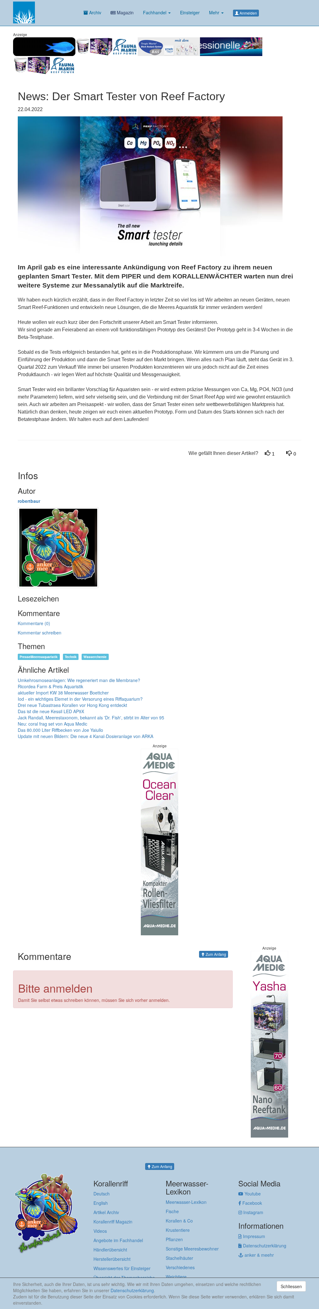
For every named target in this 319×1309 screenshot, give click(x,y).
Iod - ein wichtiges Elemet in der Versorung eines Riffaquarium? (80, 699)
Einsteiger (190, 12)
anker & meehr (258, 1255)
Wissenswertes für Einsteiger (121, 1268)
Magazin (125, 12)
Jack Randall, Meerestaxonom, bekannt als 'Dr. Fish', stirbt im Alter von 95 (91, 717)
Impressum (253, 1236)
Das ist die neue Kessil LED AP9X (51, 711)
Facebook (251, 1203)
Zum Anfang (215, 954)
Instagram (252, 1212)
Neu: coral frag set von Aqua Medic (52, 724)
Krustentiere (178, 1230)
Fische (172, 1211)
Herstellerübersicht (112, 1259)
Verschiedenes (180, 1267)
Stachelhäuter (179, 1258)
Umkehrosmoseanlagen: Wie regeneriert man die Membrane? (79, 680)
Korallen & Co (179, 1221)
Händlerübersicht (110, 1249)
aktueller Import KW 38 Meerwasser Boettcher (63, 693)
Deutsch (101, 1193)
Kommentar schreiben (39, 632)
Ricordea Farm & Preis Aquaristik (50, 686)
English (100, 1203)
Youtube (252, 1193)
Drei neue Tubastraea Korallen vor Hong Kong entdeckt (72, 705)
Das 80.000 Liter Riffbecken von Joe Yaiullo (60, 730)
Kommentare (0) (34, 623)
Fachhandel (155, 12)
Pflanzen (174, 1239)
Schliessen (291, 1286)
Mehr (215, 12)
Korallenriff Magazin (112, 1221)
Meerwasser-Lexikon (186, 1202)
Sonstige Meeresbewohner (192, 1249)
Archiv (94, 12)
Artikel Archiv (106, 1212)
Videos (100, 1231)
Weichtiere (176, 1277)
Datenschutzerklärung (264, 1245)
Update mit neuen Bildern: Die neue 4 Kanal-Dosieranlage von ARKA (85, 736)
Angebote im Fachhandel (118, 1240)
